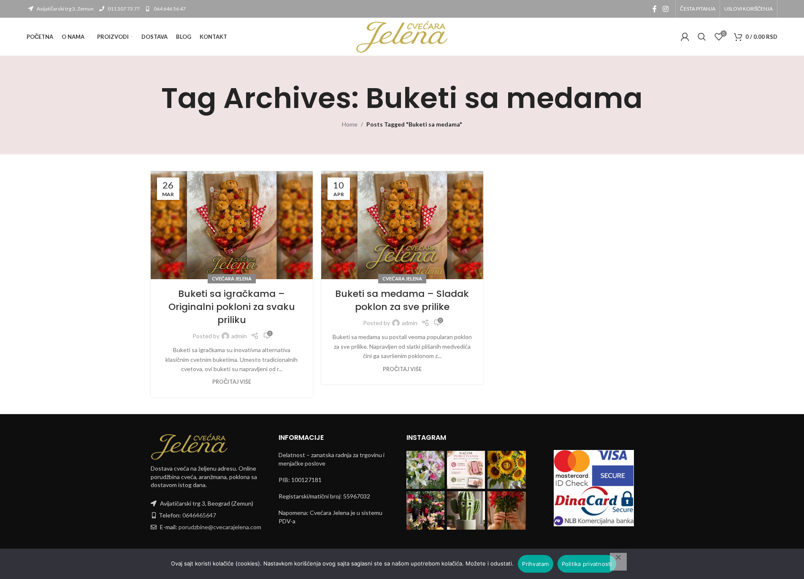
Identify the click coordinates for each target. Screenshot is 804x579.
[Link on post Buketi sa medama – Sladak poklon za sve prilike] (402, 225)
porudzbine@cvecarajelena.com (220, 527)
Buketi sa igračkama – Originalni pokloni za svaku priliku (231, 306)
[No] (618, 562)
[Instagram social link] (665, 9)
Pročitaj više (231, 382)
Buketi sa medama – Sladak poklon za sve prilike (402, 300)
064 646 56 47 (169, 8)
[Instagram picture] (425, 470)
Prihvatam (535, 563)
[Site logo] (402, 36)
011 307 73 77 (123, 8)
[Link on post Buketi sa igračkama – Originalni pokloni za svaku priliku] (232, 225)
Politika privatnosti (587, 563)
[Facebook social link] (655, 9)
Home (349, 124)
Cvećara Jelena (232, 278)
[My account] (685, 36)
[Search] (701, 36)
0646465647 (199, 515)
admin (239, 335)
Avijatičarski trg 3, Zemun (65, 8)
